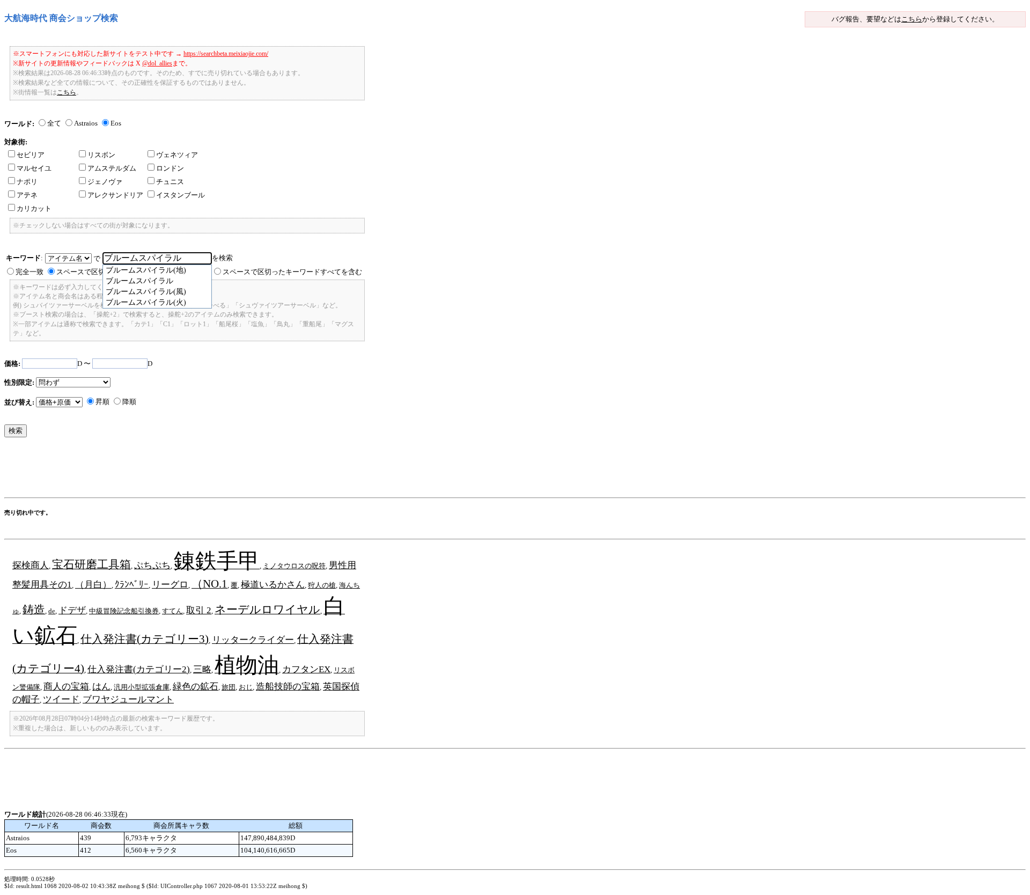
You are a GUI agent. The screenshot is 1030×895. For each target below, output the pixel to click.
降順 (129, 402)
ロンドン (170, 168)
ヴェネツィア (177, 155)
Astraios (86, 123)
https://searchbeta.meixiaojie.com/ (225, 53)
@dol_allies (157, 63)
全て (54, 123)
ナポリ (27, 182)
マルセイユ (34, 168)
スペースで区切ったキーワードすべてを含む (292, 272)
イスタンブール (180, 195)
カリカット (34, 208)
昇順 (102, 402)
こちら (911, 19)
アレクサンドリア (115, 195)
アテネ (27, 195)
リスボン (101, 155)
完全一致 (29, 272)
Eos (116, 123)
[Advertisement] (199, 470)
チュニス (170, 182)
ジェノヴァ (104, 182)
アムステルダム (111, 168)
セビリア (31, 155)
